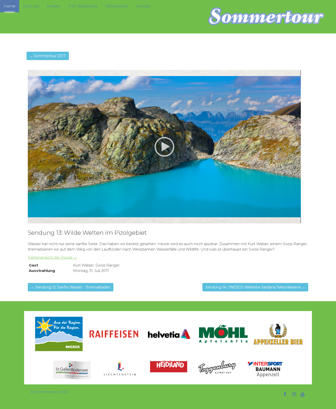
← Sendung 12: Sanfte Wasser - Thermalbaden (70, 287)
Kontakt (143, 6)
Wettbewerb (116, 6)
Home (9, 6)
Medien (54, 6)
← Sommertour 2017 (48, 56)
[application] (164, 146)
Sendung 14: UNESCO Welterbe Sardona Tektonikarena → (255, 287)
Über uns (31, 6)
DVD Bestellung (82, 6)
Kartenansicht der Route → (52, 257)
